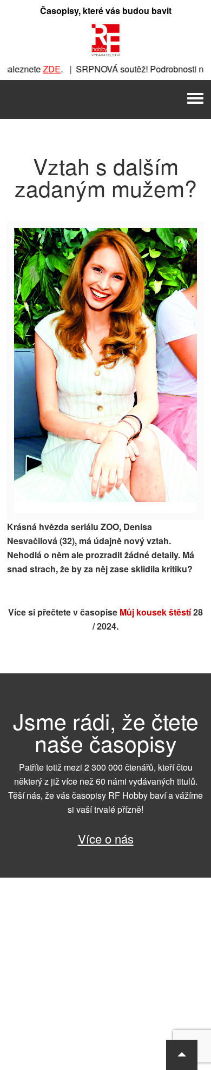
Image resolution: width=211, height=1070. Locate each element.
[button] (181, 1055)
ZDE (46, 69)
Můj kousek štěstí (155, 612)
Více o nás (106, 838)
